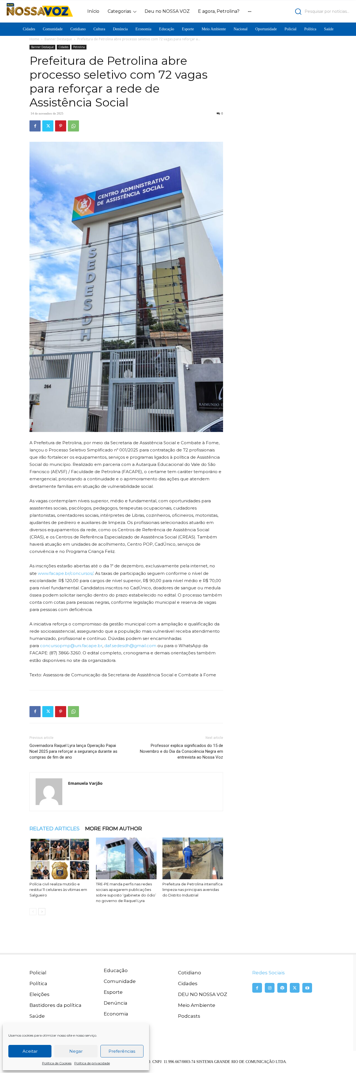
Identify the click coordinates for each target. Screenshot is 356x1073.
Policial (37, 972)
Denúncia (115, 1003)
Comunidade (120, 981)
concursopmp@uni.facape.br (71, 645)
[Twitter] (47, 125)
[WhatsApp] (73, 125)
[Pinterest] (60, 125)
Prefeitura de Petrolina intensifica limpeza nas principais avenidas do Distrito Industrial (192, 889)
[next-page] (41, 911)
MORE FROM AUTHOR (113, 829)
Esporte (113, 992)
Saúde (37, 1016)
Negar (76, 1051)
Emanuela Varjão (85, 783)
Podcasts (189, 1016)
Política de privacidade (92, 1063)
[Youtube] (307, 988)
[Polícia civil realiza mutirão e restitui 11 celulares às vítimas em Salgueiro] (59, 858)
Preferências (121, 1051)
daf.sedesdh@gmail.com (130, 645)
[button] (307, 11)
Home (34, 39)
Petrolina (79, 47)
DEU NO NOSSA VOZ (202, 994)
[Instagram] (270, 988)
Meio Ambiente (196, 1005)
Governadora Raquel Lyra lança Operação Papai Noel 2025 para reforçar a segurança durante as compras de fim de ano (73, 751)
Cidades (63, 47)
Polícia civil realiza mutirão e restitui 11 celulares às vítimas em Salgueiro (58, 889)
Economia (116, 1014)
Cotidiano (189, 972)
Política (38, 983)
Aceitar (30, 1051)
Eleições (39, 994)
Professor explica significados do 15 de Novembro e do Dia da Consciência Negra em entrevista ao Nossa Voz (181, 751)
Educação (116, 970)
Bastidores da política (55, 1005)
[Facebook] (35, 125)
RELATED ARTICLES (54, 829)
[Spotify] (282, 988)
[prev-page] (32, 911)
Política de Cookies (56, 1063)
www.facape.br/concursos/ (65, 573)
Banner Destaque (58, 39)
